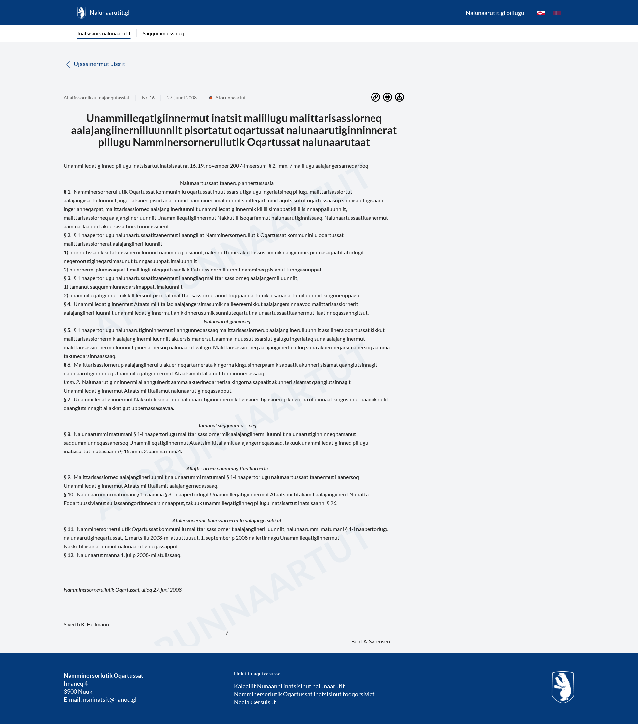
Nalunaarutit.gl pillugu (495, 12)
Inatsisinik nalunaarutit (104, 33)
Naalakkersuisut (255, 702)
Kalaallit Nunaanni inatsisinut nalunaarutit (289, 686)
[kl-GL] (541, 12)
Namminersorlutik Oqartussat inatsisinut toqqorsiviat (304, 694)
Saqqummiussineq (163, 33)
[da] (557, 12)
